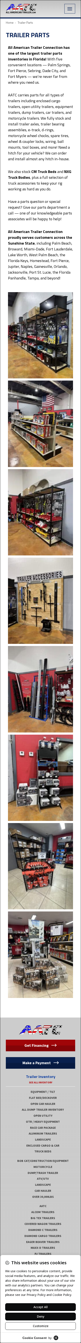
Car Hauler (43, 1191)
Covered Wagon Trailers (42, 1224)
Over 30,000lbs (43, 1197)
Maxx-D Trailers (43, 1248)
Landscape (43, 1139)
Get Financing (36, 1045)
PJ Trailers (43, 1254)
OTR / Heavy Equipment (43, 1122)
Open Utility (42, 1116)
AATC (43, 1206)
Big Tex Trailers (43, 1218)
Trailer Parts (27, 35)
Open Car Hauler (42, 1104)
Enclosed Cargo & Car (42, 1145)
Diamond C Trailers (42, 1230)
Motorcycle (42, 1167)
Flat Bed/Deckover (43, 1098)
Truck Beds (42, 1151)
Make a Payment (37, 1062)
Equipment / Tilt (43, 1092)
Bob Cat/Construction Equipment (43, 1161)
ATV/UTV (43, 1179)
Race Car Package (43, 1128)
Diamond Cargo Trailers (42, 1236)
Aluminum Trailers (43, 1133)
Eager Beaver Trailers (43, 1242)
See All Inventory (40, 1082)
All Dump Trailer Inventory (43, 1110)
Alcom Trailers (42, 1212)
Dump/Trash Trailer (43, 1173)
